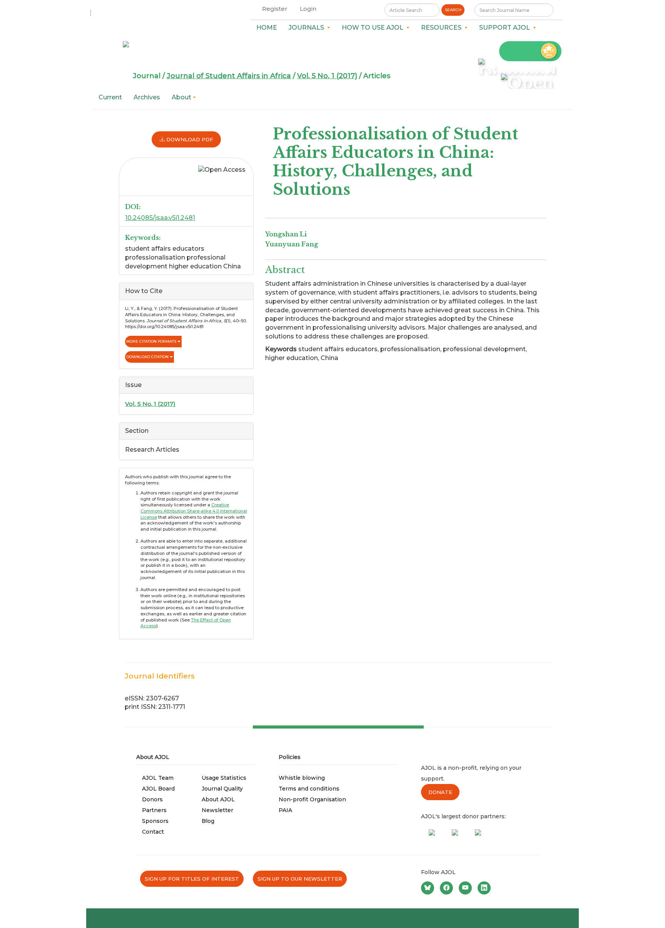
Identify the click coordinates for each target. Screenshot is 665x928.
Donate (440, 792)
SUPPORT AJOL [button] (506, 27)
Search (453, 9)
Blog (208, 820)
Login (308, 8)
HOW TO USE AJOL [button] (374, 27)
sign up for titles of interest (192, 879)
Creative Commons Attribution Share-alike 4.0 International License (193, 510)
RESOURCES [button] (442, 27)
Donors (152, 799)
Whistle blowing (302, 777)
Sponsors (155, 820)
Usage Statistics (224, 777)
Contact (153, 831)
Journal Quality (222, 788)
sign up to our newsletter (299, 879)
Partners (154, 810)
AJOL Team (158, 777)
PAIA (285, 810)
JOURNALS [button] (308, 27)
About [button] (182, 97)
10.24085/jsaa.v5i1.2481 (160, 217)
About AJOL (218, 799)
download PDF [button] (189, 139)
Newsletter (217, 810)
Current (110, 97)
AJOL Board (158, 788)
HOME (266, 27)
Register (274, 8)
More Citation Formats (151, 341)
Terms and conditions (309, 788)
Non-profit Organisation (312, 799)
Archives (147, 97)
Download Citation (148, 356)
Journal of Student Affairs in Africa (229, 76)
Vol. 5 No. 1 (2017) (327, 76)
